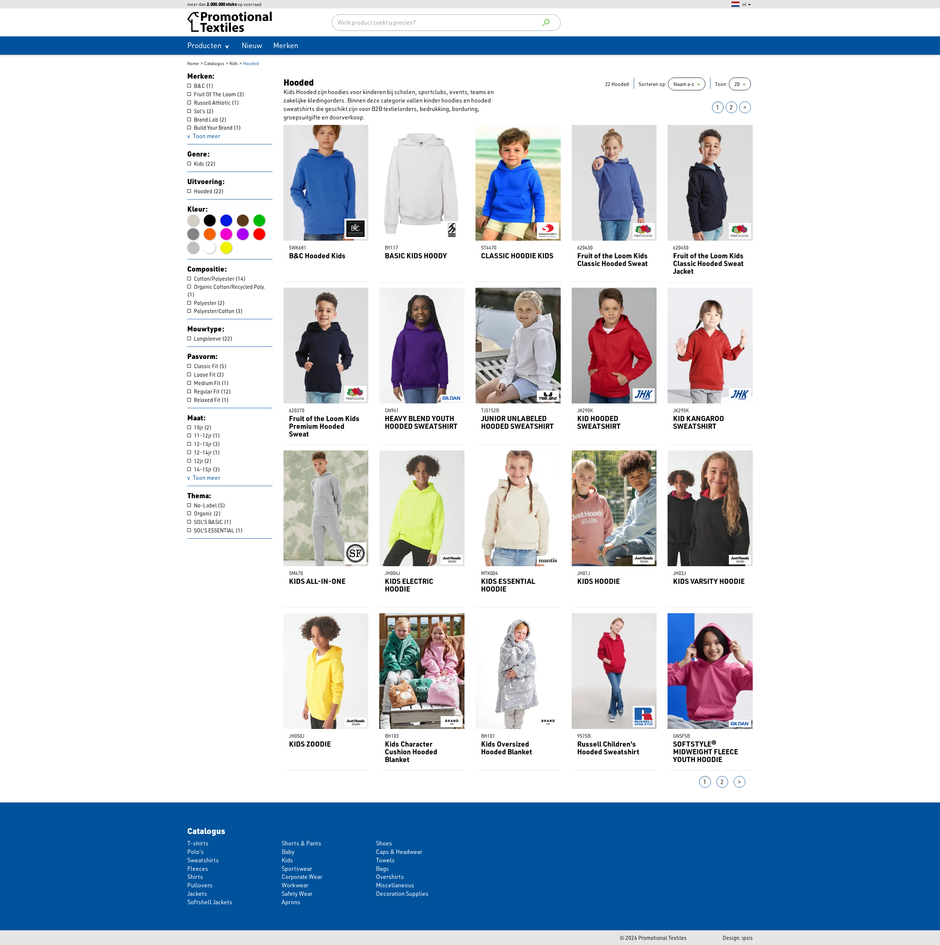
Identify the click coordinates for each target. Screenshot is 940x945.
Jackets (197, 893)
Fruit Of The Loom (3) (218, 94)
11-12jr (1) (206, 435)
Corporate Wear (302, 876)
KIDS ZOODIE (310, 743)
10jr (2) (202, 427)
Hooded (251, 63)
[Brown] (243, 220)
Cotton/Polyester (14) (219, 278)
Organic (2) (207, 513)
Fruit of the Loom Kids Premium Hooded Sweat (324, 426)
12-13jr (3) (206, 444)
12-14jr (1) (206, 452)
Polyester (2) (209, 302)
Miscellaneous (395, 885)
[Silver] (193, 248)
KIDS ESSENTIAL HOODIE (508, 584)
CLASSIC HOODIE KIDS (517, 255)
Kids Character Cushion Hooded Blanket (411, 751)
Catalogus (214, 63)
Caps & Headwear (399, 851)
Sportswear (297, 868)
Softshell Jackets (209, 902)
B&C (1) (203, 85)
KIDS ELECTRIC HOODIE (409, 584)
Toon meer (206, 136)
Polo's (195, 851)
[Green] (259, 220)
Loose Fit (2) (208, 374)
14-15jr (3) (206, 469)
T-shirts (198, 843)
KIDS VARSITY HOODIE (709, 581)
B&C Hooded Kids (317, 255)
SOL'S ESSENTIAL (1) (218, 530)
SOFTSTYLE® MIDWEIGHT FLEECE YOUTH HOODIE (705, 751)
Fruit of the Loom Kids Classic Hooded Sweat (612, 259)
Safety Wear (297, 893)
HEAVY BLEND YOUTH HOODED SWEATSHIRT (421, 422)
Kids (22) (204, 163)
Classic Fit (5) (210, 366)
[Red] (259, 234)
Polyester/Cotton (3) (218, 311)
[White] (210, 248)
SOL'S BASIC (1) (212, 521)
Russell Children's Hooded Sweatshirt (608, 747)
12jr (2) (202, 460)
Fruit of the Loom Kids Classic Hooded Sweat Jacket (708, 263)
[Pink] (226, 234)
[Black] (210, 220)
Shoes (384, 843)
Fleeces (197, 868)
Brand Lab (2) (210, 119)
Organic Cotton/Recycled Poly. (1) (226, 290)
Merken (285, 45)
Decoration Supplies (402, 893)
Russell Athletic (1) (216, 102)
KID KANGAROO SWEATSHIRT (698, 422)
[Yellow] (226, 248)
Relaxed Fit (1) (211, 399)
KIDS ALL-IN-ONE (317, 581)
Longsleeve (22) (212, 338)
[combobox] (446, 22)
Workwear (295, 885)
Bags (382, 868)
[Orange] (210, 234)
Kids (233, 63)
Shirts (195, 876)
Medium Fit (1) (211, 383)
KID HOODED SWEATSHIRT (599, 422)
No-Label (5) (209, 505)
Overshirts (390, 876)
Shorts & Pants (301, 843)
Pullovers (200, 885)
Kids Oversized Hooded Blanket (506, 747)
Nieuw (252, 45)
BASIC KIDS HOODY (416, 255)
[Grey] (193, 234)
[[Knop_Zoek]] (546, 22)
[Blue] (226, 220)
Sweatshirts (203, 860)
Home (193, 63)
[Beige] (193, 220)
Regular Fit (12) (212, 391)
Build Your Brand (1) (217, 127)
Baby (288, 851)
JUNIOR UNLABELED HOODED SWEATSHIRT (517, 422)
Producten (204, 45)
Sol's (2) (203, 111)
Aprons (291, 902)
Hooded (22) (208, 191)
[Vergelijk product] (288, 129)
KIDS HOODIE (598, 581)
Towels (385, 860)
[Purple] (243, 234)
